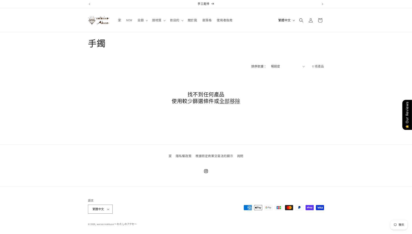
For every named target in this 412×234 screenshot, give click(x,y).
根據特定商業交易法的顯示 (214, 156)
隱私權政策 (183, 156)
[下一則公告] (322, 4)
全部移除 (229, 101)
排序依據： (259, 66)
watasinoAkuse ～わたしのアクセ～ (117, 224)
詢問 (240, 156)
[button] (142, 20)
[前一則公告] (89, 4)
